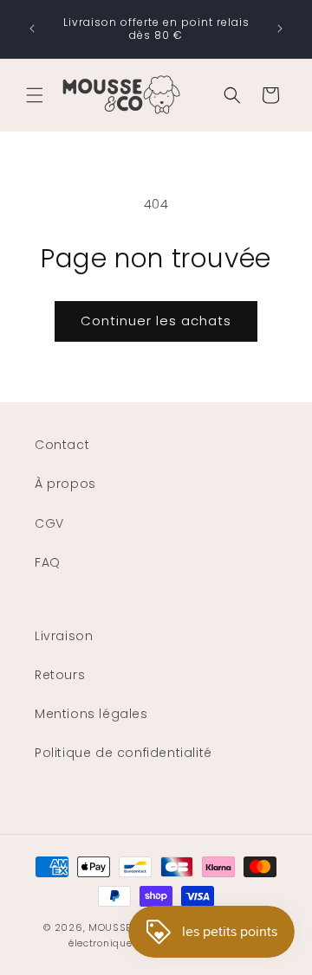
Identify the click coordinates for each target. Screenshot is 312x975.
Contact (62, 444)
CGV (49, 523)
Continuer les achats (156, 320)
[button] (35, 95)
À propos (65, 483)
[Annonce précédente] (32, 29)
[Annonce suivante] (280, 29)
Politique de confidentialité (123, 752)
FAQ (48, 562)
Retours (60, 674)
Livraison (64, 636)
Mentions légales (91, 713)
